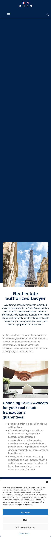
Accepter (25, 512)
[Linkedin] (20, 6)
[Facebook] (27, 6)
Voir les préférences (25, 527)
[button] (47, 482)
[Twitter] (31, 6)
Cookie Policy (24, 534)
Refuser (25, 519)
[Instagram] (24, 6)
